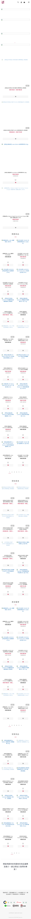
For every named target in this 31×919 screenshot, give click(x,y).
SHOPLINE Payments (18, 917)
